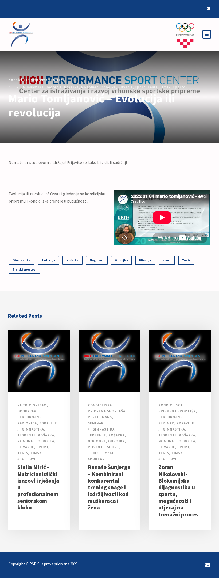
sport (140, 87)
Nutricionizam (32, 405)
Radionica (27, 423)
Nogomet (89, 87)
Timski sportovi (174, 87)
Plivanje (125, 87)
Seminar (96, 423)
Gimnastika (33, 87)
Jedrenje (54, 87)
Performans (29, 417)
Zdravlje (48, 423)
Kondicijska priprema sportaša (37, 80)
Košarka (71, 87)
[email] (208, 8)
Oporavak (26, 411)
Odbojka (108, 87)
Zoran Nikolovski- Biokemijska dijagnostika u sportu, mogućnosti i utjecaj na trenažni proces (178, 490)
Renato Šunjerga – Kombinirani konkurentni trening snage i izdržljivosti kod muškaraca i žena (109, 487)
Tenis (152, 87)
